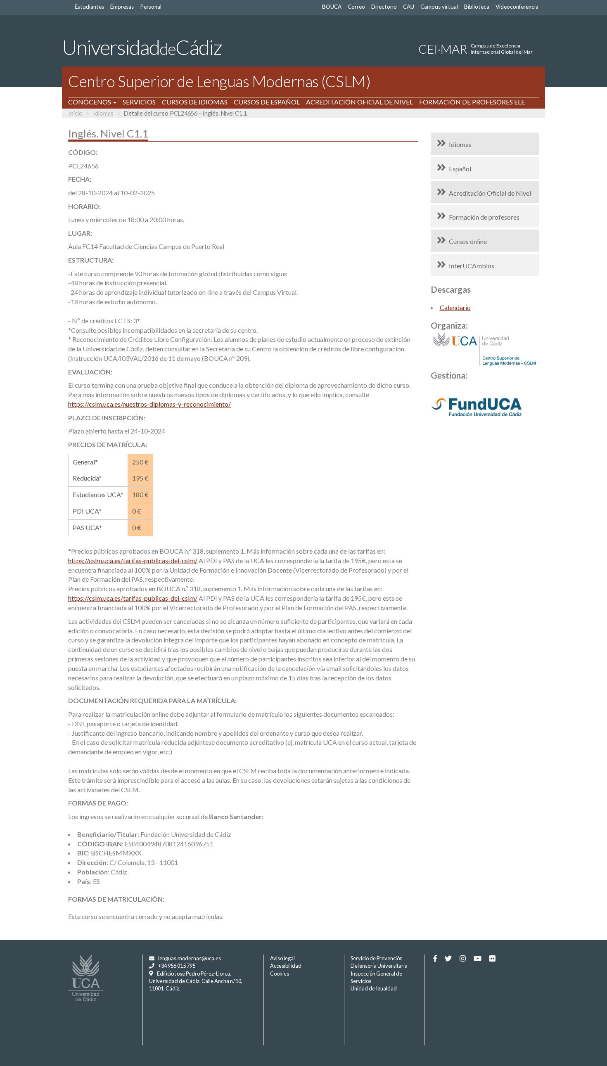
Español (460, 169)
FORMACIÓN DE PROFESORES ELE (472, 102)
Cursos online (468, 241)
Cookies (279, 973)
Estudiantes (89, 6)
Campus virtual (439, 6)
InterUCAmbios (471, 266)
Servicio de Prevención (377, 958)
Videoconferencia (517, 6)
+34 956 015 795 (176, 965)
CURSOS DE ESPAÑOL (267, 102)
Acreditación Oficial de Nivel (490, 193)
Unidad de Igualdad (374, 988)
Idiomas (103, 113)
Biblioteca (476, 6)
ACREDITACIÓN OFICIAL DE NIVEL (359, 102)
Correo (356, 6)
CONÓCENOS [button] (90, 102)
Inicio (75, 113)
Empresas (122, 6)
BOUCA (331, 6)
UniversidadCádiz (142, 47)
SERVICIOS (139, 102)
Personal (150, 6)
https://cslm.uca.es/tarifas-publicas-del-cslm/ (132, 560)
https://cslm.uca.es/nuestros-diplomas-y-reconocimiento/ (149, 404)
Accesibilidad (285, 965)
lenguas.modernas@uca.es (189, 958)
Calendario (455, 307)
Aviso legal (282, 958)
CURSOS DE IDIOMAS (195, 102)
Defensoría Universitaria (379, 965)
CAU (408, 6)
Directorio (384, 6)
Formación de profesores (484, 217)
